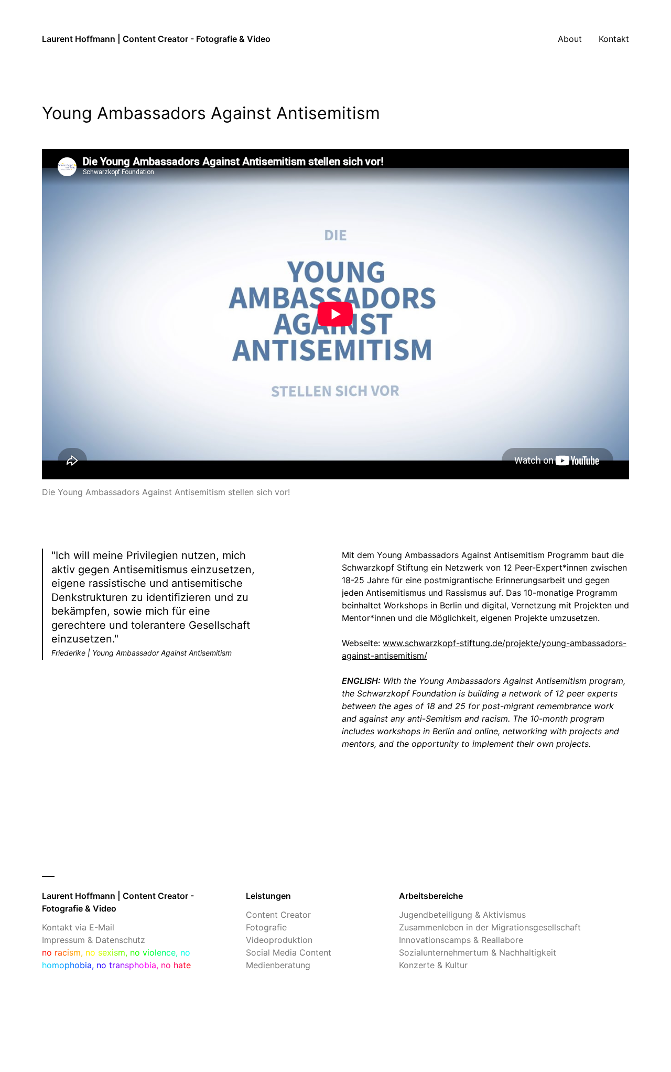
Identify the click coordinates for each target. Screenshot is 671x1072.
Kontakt (614, 39)
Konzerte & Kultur (433, 965)
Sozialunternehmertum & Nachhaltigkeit (477, 952)
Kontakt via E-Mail (78, 927)
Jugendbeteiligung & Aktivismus (462, 914)
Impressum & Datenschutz (93, 940)
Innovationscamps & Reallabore (461, 940)
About (570, 39)
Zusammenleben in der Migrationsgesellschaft (490, 927)
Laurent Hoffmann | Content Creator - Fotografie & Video (156, 39)
